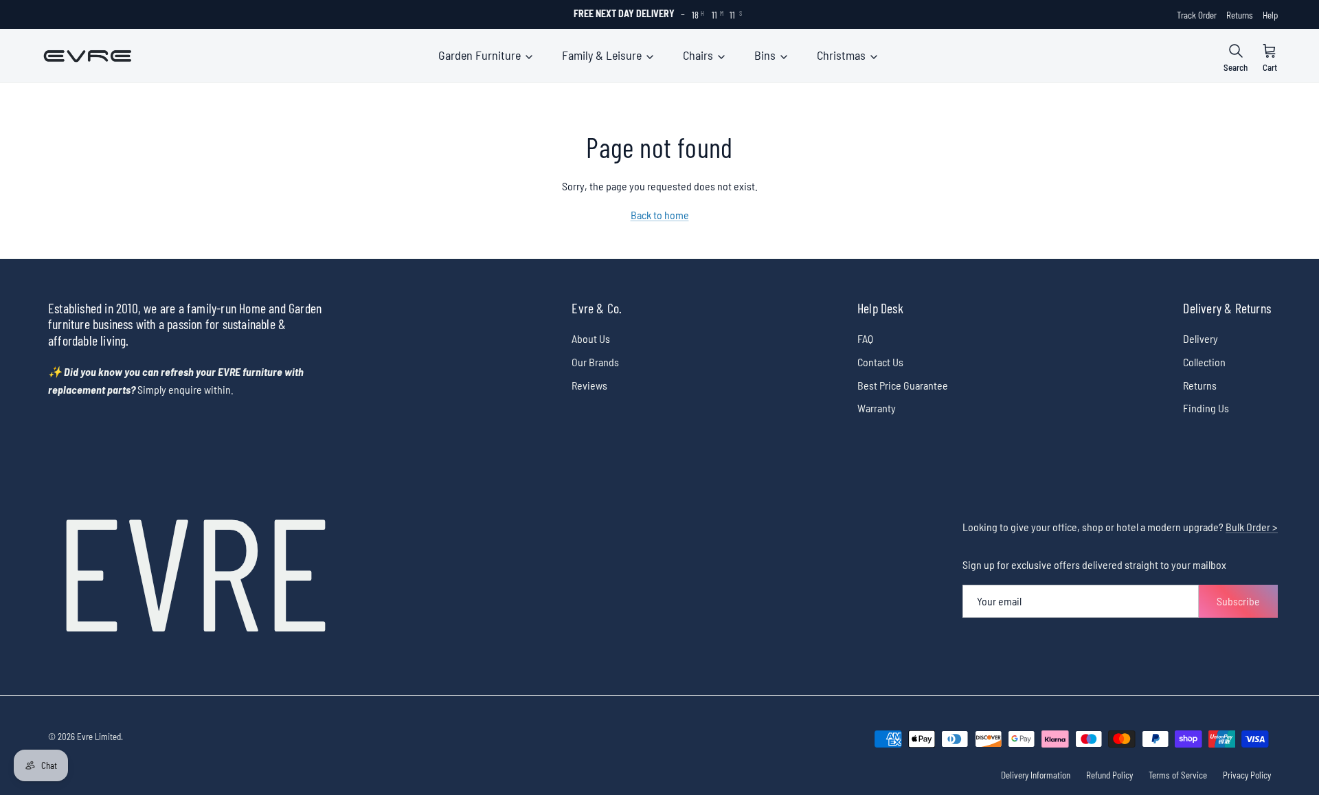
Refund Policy (1109, 775)
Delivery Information (1035, 775)
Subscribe (1238, 600)
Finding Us (1206, 407)
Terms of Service (1178, 775)
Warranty (876, 407)
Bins (766, 55)
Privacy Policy (1247, 775)
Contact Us (880, 361)
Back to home (660, 214)
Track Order (1197, 15)
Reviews (589, 385)
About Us (591, 338)
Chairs (699, 55)
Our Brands (595, 361)
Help (1270, 15)
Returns (1239, 15)
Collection (1204, 361)
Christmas (842, 55)
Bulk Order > (1252, 526)
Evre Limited (99, 736)
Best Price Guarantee (902, 385)
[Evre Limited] (87, 56)
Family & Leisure (603, 55)
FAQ (865, 338)
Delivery (1200, 338)
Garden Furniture (480, 55)
